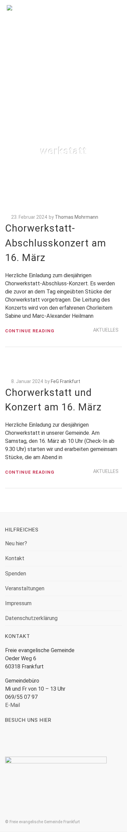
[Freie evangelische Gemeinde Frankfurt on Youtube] (34, 740)
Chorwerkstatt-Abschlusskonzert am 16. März (55, 242)
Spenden (15, 573)
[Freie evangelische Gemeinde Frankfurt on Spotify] (55, 740)
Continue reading (30, 330)
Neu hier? (16, 543)
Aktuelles (106, 330)
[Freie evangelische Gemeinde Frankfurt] (63, 18)
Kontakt (14, 558)
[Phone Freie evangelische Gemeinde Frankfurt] (75, 740)
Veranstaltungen (24, 588)
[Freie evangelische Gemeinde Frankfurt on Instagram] (14, 740)
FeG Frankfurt (65, 381)
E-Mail (12, 705)
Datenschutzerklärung (31, 618)
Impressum (18, 603)
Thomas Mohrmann (76, 217)
